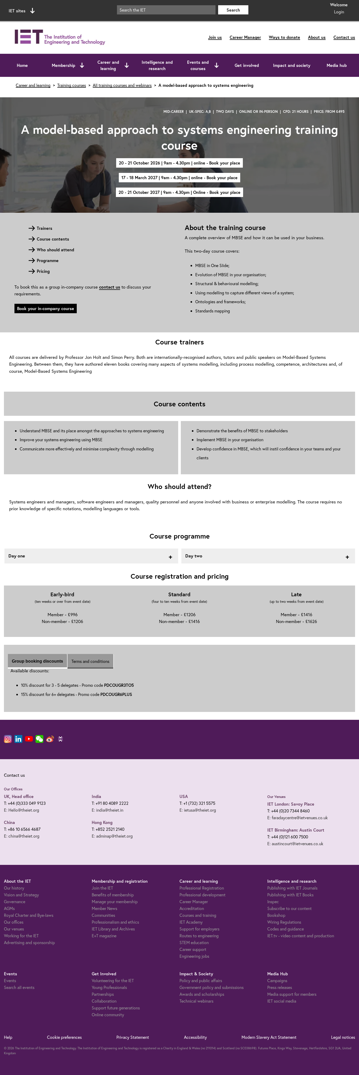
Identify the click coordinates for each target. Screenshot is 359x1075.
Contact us (344, 37)
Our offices (13, 922)
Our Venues (276, 796)
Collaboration (104, 1001)
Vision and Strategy (21, 894)
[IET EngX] (60, 739)
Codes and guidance (285, 929)
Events (10, 980)
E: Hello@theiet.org (21, 810)
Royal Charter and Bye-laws (28, 915)
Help (8, 1037)
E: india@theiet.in (107, 810)
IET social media (281, 1001)
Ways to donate (284, 37)
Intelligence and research (157, 65)
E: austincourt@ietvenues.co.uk (295, 843)
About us (317, 37)
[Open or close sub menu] (82, 65)
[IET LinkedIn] (18, 739)
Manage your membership (115, 901)
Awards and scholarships (202, 994)
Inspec (273, 901)
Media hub (337, 65)
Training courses (71, 85)
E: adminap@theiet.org (112, 836)
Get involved (247, 65)
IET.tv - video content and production (300, 935)
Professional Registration (202, 888)
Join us (215, 37)
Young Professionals (109, 987)
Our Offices (13, 789)
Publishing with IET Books (290, 894)
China (9, 822)
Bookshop (276, 915)
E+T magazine (104, 935)
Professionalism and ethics (115, 922)
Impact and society (291, 65)
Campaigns (277, 980)
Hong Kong (102, 822)
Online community (108, 1014)
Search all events (19, 987)
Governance (14, 901)
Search (233, 10)
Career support (193, 949)
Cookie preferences (64, 1037)
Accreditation (192, 908)
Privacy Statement (132, 1037)
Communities (103, 915)
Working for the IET (21, 935)
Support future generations (116, 1007)
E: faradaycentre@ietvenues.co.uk (297, 817)
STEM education (194, 942)
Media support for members (291, 994)
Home (22, 65)
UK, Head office (19, 796)
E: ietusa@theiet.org (198, 810)
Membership (63, 65)
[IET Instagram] (8, 739)
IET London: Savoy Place (290, 804)
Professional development (202, 894)
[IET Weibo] (50, 739)
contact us (109, 287)
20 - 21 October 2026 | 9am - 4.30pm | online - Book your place (179, 163)
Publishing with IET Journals (292, 888)
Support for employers (199, 929)
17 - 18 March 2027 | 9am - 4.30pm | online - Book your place (179, 177)
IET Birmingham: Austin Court (295, 830)
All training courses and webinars (122, 85)
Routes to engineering (199, 935)
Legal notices (343, 1037)
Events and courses (198, 65)
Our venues (14, 929)
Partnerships (103, 994)
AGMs (9, 908)
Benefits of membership (113, 894)
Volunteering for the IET (113, 980)
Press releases (279, 987)
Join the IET (102, 888)
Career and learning (108, 65)
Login (339, 11)
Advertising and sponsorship (29, 942)
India (96, 796)
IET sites (17, 10)
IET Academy (191, 922)
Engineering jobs (194, 956)
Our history (14, 888)
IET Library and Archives (113, 929)
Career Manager (245, 37)
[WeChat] (39, 739)
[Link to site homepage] (59, 37)
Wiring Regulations (284, 922)
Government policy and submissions (212, 987)
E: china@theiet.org (21, 836)
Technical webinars (196, 1001)
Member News (104, 908)
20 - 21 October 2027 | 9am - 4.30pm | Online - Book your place (179, 192)
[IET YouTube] (29, 740)
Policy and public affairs (201, 980)
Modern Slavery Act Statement (269, 1037)
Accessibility (195, 1037)
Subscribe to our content (289, 908)
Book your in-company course (45, 308)
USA (184, 796)
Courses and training (198, 915)
